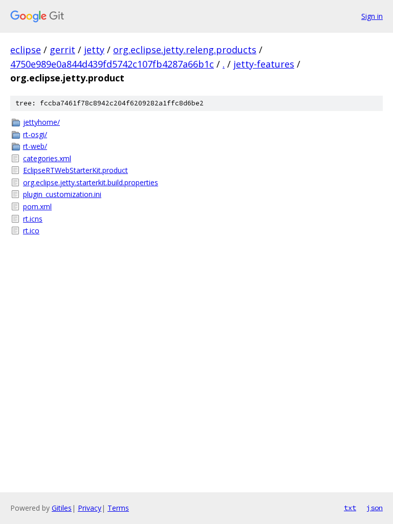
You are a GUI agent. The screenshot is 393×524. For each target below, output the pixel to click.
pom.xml (37, 206)
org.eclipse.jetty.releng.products (184, 49)
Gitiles (62, 508)
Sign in (372, 16)
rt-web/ (35, 146)
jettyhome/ (41, 122)
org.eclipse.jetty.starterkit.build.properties (90, 182)
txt (350, 507)
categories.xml (47, 158)
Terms (118, 508)
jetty (94, 49)
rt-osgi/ (35, 134)
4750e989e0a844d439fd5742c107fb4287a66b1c (112, 64)
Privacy (89, 508)
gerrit (62, 49)
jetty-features (263, 64)
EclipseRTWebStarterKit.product (75, 170)
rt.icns (32, 219)
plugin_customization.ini (62, 194)
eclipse (25, 49)
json (374, 507)
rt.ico (31, 230)
